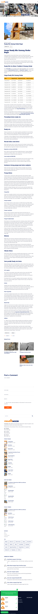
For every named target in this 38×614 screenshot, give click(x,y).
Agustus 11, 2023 (11, 449)
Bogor (13, 332)
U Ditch (19, 550)
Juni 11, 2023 (10, 460)
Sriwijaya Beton (19, 600)
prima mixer (9, 571)
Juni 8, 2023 (10, 471)
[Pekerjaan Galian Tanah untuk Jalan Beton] (27, 359)
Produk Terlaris (6, 535)
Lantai (6, 547)
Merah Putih (10, 459)
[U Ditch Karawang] (5, 525)
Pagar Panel (19, 582)
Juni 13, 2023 (10, 497)
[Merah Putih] (5, 460)
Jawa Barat (21, 544)
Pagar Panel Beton (13, 547)
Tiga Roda (10, 462)
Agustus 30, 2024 (11, 483)
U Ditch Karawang (11, 524)
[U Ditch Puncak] (5, 518)
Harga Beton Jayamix (24, 70)
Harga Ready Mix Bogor (21, 108)
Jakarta (11, 544)
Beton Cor (7, 332)
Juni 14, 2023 (10, 491)
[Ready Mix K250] (5, 501)
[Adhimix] (5, 467)
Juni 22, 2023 (10, 453)
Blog (5, 351)
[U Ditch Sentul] (5, 521)
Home (5, 10)
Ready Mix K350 (11, 490)
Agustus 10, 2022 (7, 42)
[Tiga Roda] (5, 463)
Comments (7, 335)
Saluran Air (7, 550)
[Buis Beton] (5, 445)
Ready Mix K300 (11, 496)
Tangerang (13, 550)
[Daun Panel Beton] (5, 456)
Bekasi (6, 541)
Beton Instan (10, 448)
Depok (6, 544)
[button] (10, 47)
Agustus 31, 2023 (11, 446)
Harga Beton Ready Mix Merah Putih (22, 312)
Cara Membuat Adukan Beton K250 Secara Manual (10, 353)
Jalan (16, 544)
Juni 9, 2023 (10, 467)
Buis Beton (10, 445)
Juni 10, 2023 (10, 464)
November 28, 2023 (11, 442)
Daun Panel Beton (11, 455)
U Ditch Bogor (18, 559)
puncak (27, 547)
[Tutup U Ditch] (5, 470)
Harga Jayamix (19, 599)
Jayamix (17, 571)
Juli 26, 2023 (10, 525)
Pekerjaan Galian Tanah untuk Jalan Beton (26, 366)
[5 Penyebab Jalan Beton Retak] (27, 346)
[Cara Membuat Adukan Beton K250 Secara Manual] (11, 346)
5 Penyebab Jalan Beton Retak (25, 352)
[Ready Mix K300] (5, 496)
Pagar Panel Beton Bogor (21, 565)
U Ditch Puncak (11, 517)
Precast (7, 351)
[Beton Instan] (5, 449)
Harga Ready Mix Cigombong (24, 114)
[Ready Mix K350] (5, 491)
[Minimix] (5, 474)
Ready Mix (9, 10)
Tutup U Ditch (10, 470)
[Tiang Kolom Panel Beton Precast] (5, 452)
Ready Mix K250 (11, 500)
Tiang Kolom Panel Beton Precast (14, 452)
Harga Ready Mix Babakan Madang (27, 113)
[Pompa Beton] (5, 442)
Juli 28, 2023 (10, 522)
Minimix (9, 473)
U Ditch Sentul (10, 521)
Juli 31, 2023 (10, 518)
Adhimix (9, 466)
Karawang (27, 544)
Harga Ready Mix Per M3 (13, 70)
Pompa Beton (10, 441)
